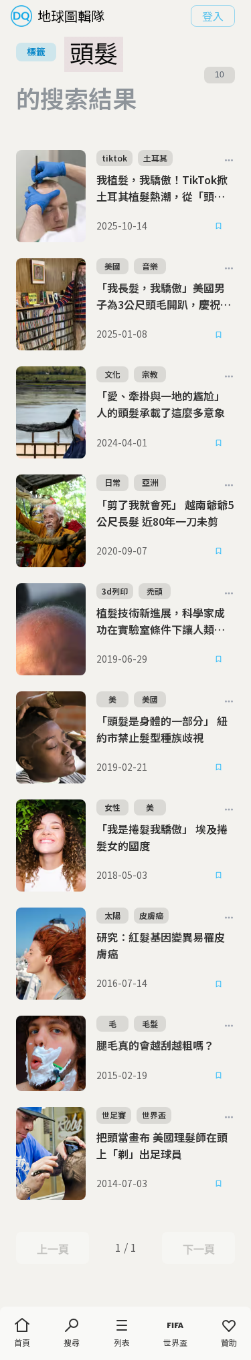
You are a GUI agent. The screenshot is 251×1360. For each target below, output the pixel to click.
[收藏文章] (219, 226)
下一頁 (198, 1249)
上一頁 (52, 1249)
